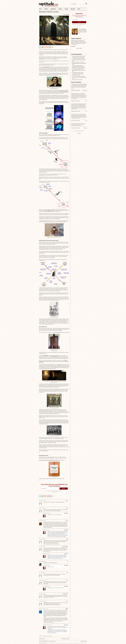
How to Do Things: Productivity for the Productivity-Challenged (48, 460)
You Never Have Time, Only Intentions (78, 57)
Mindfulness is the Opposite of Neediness (78, 67)
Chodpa (66, 608)
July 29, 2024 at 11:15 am (46, 565)
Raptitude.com (48, 4)
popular (59, 332)
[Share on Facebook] (40, 47)
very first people (45, 355)
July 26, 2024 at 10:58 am (42, 500)
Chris (67, 539)
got (56, 332)
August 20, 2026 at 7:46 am (75, 111)
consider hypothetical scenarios (49, 210)
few (55, 332)
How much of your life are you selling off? (78, 76)
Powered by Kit (79, 25)
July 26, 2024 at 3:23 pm (42, 539)
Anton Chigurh (41, 58)
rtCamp (86, 641)
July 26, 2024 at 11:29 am (46, 513)
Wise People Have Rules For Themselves (78, 56)
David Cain (66, 513)
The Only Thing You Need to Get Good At (78, 58)
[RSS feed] (79, 133)
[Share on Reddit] (47, 47)
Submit (63, 488)
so (57, 332)
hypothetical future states (63, 91)
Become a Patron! (79, 48)
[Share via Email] (42, 47)
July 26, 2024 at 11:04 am (42, 508)
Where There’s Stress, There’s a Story (78, 62)
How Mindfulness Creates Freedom (77, 72)
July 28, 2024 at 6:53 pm (42, 580)
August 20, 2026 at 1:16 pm (75, 90)
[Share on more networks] (50, 47)
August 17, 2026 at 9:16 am (75, 120)
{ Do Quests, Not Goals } (65, 638)
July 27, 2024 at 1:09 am (42, 546)
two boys (59, 364)
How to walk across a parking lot (77, 79)
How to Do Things (55, 476)
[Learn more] (73, 46)
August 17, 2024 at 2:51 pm (42, 601)
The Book (60, 330)
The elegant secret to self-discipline (77, 73)
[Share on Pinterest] (45, 47)
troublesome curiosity (55, 356)
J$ (67, 561)
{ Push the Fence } (42, 638)
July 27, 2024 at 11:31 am (42, 561)
